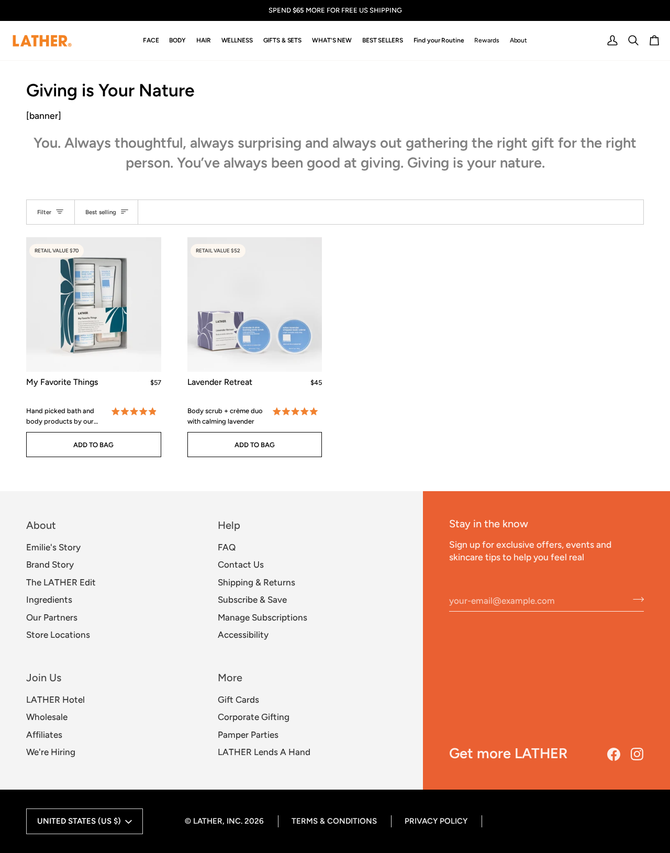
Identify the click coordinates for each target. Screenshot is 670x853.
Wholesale (47, 717)
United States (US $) (79, 821)
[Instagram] (637, 754)
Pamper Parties (248, 734)
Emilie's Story (53, 547)
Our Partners (51, 617)
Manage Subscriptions (262, 617)
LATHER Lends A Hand (264, 752)
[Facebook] (613, 754)
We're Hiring (50, 752)
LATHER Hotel (55, 699)
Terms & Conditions (334, 821)
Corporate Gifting (253, 717)
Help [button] (229, 525)
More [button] (230, 677)
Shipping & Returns (256, 582)
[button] (151, 41)
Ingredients (49, 599)
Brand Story (50, 564)
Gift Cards (238, 699)
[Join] (635, 599)
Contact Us (241, 564)
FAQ (227, 547)
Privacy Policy (436, 821)
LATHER (207, 821)
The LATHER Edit (61, 582)
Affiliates (44, 734)
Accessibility (243, 634)
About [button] (41, 525)
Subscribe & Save (252, 599)
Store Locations (58, 634)
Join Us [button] (43, 677)
